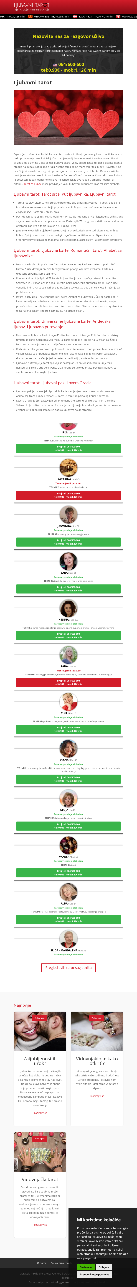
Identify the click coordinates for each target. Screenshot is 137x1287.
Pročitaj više (40, 1113)
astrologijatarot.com (63, 1282)
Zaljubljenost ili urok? (40, 1069)
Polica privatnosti (61, 1263)
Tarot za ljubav (32, 184)
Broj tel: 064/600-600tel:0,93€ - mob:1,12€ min (68, 438)
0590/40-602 (45, 16)
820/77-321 (89, 16)
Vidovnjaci (40, 1017)
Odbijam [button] (104, 1267)
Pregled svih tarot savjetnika (68, 967)
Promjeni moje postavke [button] (94, 1274)
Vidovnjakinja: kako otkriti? (97, 1069)
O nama (42, 1263)
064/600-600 (71, 64)
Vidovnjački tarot (40, 1185)
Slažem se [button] (86, 1267)
